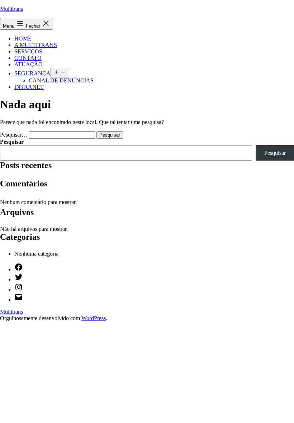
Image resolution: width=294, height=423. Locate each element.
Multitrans (11, 9)
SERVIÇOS (28, 51)
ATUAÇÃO (28, 64)
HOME (23, 38)
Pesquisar (12, 142)
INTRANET (29, 87)
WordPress (93, 318)
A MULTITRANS (35, 45)
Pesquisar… (13, 135)
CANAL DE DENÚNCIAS (61, 80)
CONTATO (28, 58)
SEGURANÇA (32, 73)
